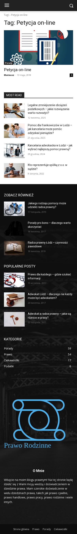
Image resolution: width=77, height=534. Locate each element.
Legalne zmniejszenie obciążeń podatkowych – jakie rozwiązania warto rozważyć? (48, 109)
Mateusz (9, 74)
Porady (8, 63)
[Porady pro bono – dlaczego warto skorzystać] (14, 228)
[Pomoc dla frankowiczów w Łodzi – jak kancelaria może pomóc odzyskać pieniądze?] (14, 130)
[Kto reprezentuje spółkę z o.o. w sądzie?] (14, 170)
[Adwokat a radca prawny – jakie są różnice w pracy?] (14, 319)
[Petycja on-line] (38, 47)
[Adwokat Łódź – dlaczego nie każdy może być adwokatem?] (14, 299)
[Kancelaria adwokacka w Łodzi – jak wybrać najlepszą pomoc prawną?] (14, 151)
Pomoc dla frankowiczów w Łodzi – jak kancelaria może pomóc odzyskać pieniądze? (50, 129)
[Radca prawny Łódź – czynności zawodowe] (14, 248)
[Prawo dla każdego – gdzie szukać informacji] (14, 280)
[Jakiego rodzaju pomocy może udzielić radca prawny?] (14, 209)
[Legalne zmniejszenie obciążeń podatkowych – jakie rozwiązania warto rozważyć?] (14, 110)
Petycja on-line (17, 69)
